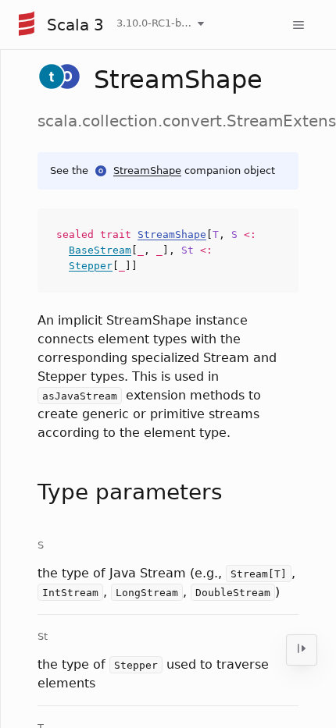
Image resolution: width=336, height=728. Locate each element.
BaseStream (100, 250)
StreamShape (147, 170)
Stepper (91, 266)
